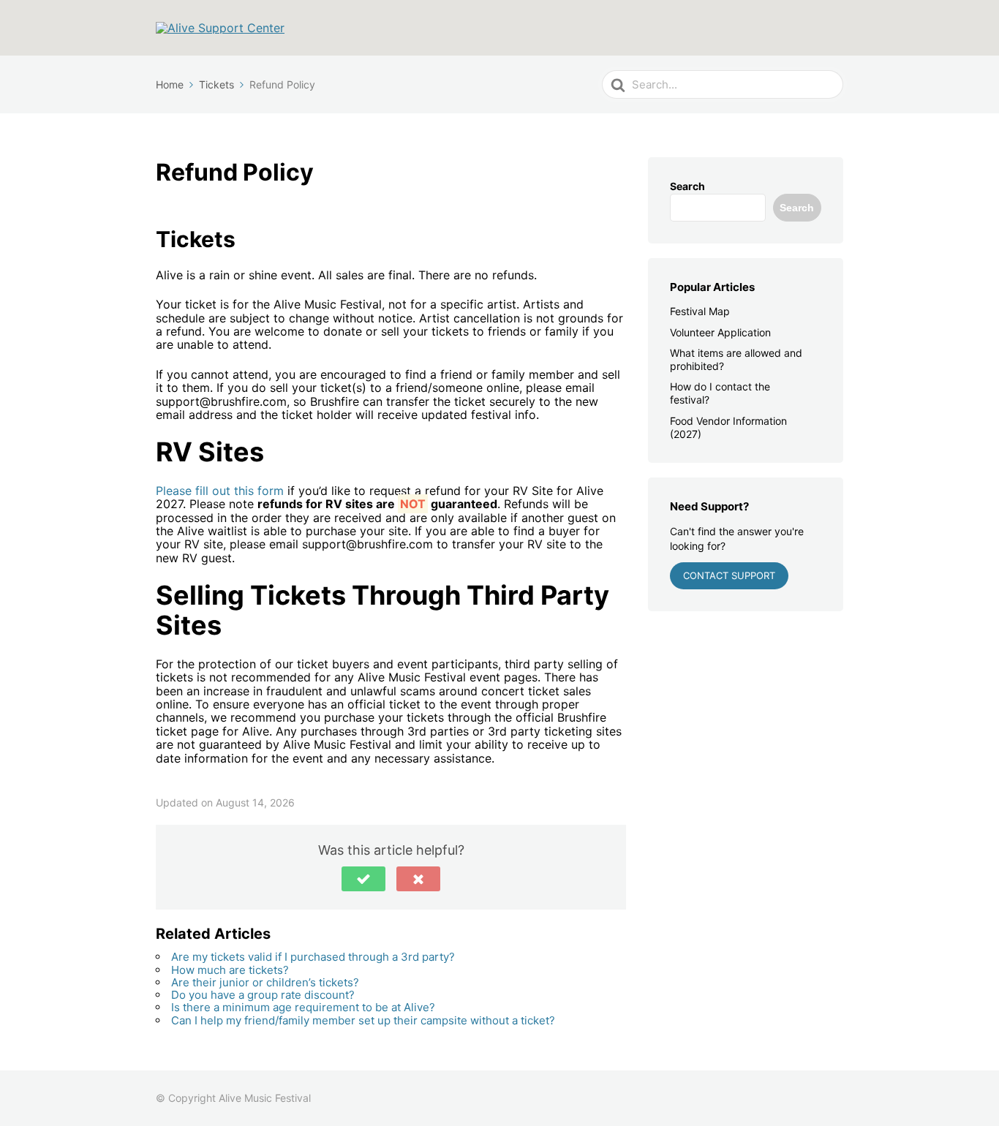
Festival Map (700, 311)
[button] (363, 878)
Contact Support (729, 575)
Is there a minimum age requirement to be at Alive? (303, 1007)
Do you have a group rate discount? (263, 995)
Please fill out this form (220, 490)
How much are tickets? (230, 970)
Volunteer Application (720, 332)
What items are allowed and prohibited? (736, 359)
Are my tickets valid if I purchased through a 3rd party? (313, 957)
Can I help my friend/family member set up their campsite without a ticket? (363, 1020)
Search (687, 186)
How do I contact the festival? (720, 393)
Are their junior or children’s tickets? (265, 982)
